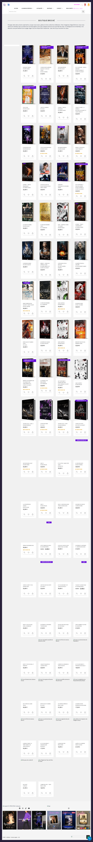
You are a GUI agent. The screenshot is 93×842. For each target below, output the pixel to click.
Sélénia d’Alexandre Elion (28, 545)
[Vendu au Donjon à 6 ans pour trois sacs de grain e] (83, 820)
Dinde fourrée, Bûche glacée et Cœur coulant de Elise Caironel (28, 305)
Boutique (49, 8)
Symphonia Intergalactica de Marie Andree (63, 186)
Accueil (16, 8)
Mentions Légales (14, 837)
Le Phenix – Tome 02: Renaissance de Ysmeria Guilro (27, 186)
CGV (19, 837)
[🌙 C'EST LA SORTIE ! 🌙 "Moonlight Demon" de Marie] (39, 820)
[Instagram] (22, 808)
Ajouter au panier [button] (33, 76)
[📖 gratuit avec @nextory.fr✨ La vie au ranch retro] (69, 820)
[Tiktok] (25, 808)
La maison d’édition (27, 8)
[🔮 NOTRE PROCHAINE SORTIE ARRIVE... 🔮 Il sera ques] (24, 820)
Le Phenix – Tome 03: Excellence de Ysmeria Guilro (62, 109)
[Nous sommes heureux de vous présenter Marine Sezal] (10, 820)
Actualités (39, 8)
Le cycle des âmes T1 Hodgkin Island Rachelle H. (44, 745)
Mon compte (69, 8)
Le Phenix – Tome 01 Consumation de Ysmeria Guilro (79, 226)
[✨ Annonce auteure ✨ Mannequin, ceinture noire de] (54, 820)
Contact (59, 8)
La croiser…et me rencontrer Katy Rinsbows (44, 382)
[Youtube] (29, 808)
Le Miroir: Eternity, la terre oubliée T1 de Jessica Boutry (27, 745)
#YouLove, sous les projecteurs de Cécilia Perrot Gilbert (45, 186)
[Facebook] (19, 808)
